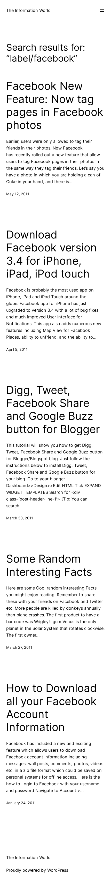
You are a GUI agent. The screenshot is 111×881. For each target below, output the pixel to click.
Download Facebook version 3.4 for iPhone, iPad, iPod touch (51, 254)
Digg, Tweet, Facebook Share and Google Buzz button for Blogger (53, 410)
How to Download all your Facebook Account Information (51, 708)
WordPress (57, 870)
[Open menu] (102, 11)
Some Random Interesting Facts (49, 565)
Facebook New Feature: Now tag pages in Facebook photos (54, 105)
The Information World (28, 10)
